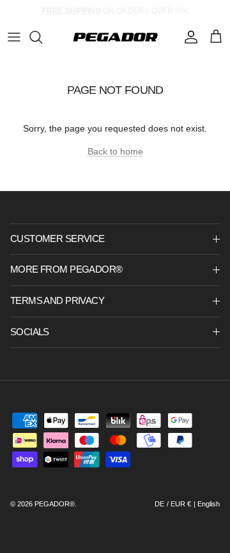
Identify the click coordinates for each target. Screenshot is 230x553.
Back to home (115, 151)
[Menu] (14, 37)
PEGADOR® (54, 504)
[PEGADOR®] (115, 37)
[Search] (42, 37)
